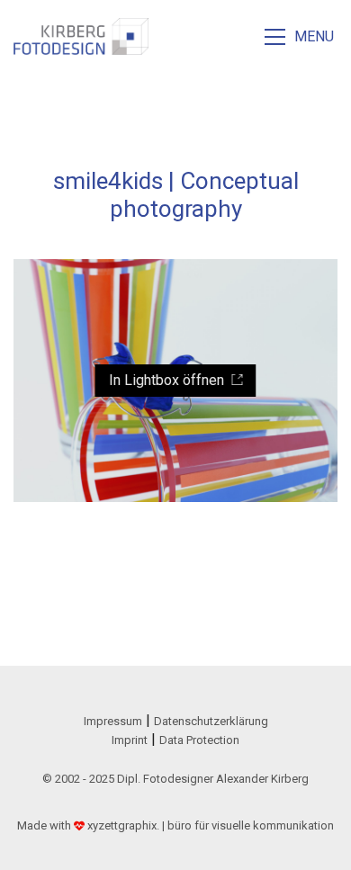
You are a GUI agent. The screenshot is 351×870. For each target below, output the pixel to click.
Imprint (130, 740)
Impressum (113, 721)
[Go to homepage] (81, 36)
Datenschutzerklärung (211, 721)
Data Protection (199, 740)
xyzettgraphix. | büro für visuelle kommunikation (210, 825)
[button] (301, 36)
